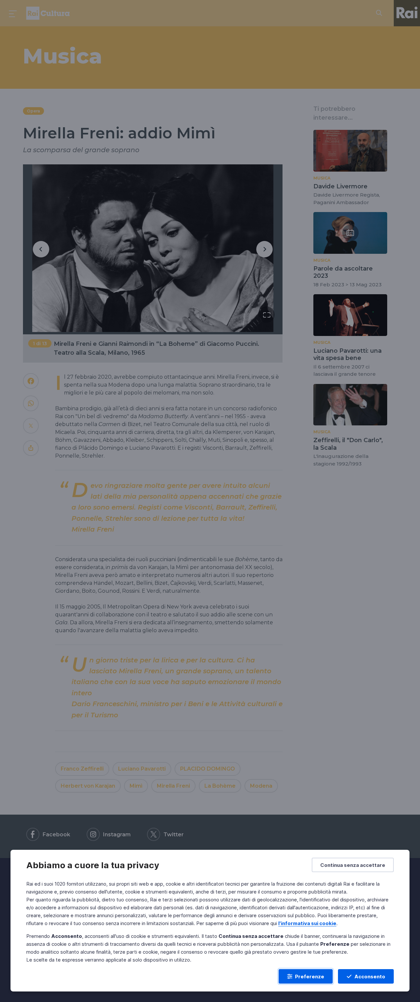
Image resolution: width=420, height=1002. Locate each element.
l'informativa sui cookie (307, 923)
